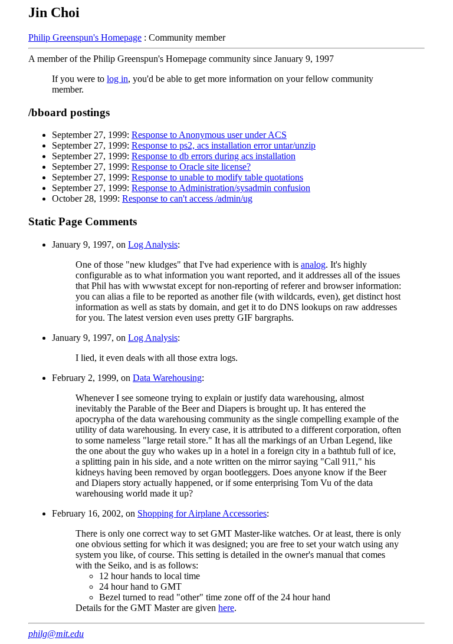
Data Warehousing (167, 378)
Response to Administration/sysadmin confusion (221, 188)
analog (313, 264)
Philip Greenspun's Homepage (85, 37)
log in (117, 79)
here (226, 608)
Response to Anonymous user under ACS (209, 135)
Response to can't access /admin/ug (187, 198)
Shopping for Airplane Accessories (202, 513)
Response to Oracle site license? (191, 167)
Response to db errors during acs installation (214, 156)
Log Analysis (153, 244)
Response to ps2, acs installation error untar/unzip (224, 145)
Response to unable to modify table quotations (217, 177)
